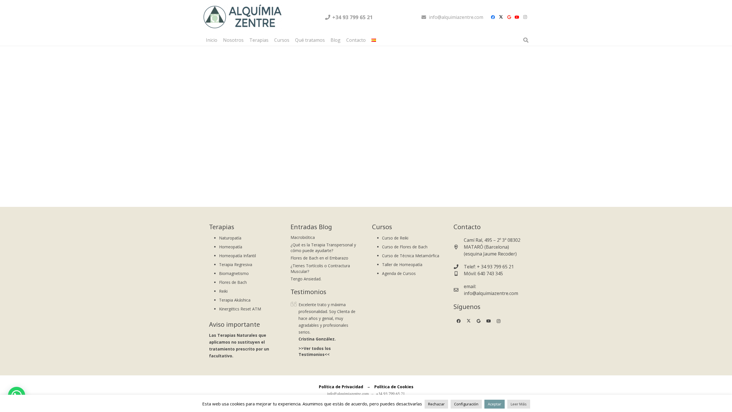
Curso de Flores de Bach (404, 246)
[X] (501, 17)
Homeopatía (230, 246)
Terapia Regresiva (235, 264)
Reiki (223, 291)
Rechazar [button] (436, 404)
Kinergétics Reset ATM (240, 309)
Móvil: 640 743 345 (483, 273)
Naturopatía (230, 238)
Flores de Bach (233, 282)
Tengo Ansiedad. (306, 279)
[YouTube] (517, 17)
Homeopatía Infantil (237, 255)
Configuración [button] (466, 404)
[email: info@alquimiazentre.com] (458, 290)
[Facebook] (493, 17)
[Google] (509, 17)
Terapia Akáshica (234, 300)
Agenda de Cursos (399, 273)
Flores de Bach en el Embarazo (319, 258)
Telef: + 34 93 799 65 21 (489, 267)
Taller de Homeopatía (402, 264)
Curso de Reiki (395, 238)
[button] (379, 40)
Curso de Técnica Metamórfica (410, 255)
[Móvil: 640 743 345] (458, 273)
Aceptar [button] (494, 404)
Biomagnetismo (234, 273)
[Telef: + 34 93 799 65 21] (458, 266)
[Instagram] (525, 17)
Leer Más (519, 404)
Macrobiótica (303, 237)
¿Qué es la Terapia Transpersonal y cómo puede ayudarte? (323, 247)
